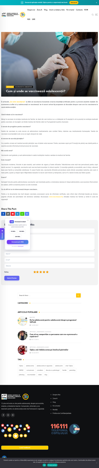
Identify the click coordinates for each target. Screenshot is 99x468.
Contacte (79, 10)
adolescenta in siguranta (44, 366)
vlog (45, 375)
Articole (33, 331)
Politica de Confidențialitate (62, 413)
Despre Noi (56, 395)
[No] (97, 463)
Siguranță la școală (44, 331)
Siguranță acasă (43, 347)
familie (64, 370)
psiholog (21, 375)
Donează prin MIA (18, 242)
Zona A (39, 10)
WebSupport (20, 246)
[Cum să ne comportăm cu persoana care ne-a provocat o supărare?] (22, 335)
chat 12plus (69, 366)
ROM (86, 10)
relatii (40, 375)
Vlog (45, 10)
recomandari (31, 375)
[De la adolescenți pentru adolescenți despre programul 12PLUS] (22, 321)
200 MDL (17, 236)
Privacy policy (52, 465)
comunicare (30, 370)
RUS (28, 19)
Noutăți (32, 317)
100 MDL (21, 231)
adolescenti (59, 366)
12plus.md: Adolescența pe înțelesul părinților (49, 350)
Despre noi (31, 10)
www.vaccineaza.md (56, 197)
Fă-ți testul (70, 10)
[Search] (93, 14)
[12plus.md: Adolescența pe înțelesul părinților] (22, 350)
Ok (44, 465)
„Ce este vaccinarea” (17, 102)
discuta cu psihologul (52, 370)
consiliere (40, 370)
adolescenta (30, 366)
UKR (33, 19)
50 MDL (13, 231)
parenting (72, 370)
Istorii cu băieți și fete (57, 10)
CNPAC (21, 370)
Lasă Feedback (24, 448)
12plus (21, 366)
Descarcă (74, 2)
